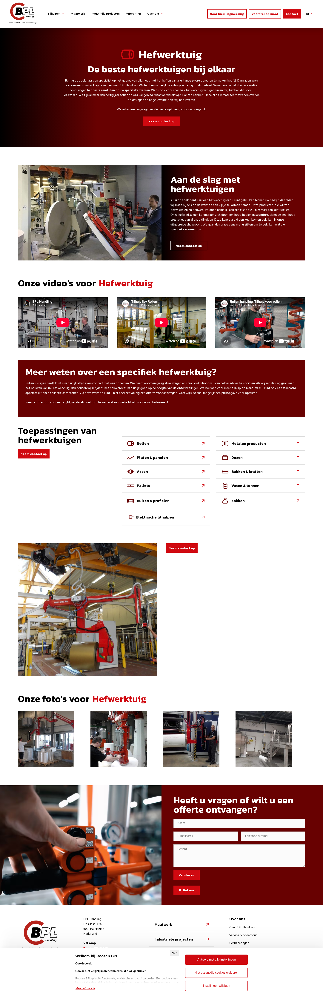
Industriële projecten (105, 13)
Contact (292, 14)
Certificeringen (239, 943)
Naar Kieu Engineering (227, 14)
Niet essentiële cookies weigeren (217, 972)
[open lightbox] (46, 739)
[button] (56, 14)
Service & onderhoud (243, 935)
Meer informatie (85, 988)
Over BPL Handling (242, 927)
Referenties (133, 13)
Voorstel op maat (265, 14)
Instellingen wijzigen (216, 985)
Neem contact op (161, 121)
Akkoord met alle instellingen (216, 959)
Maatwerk (78, 13)
